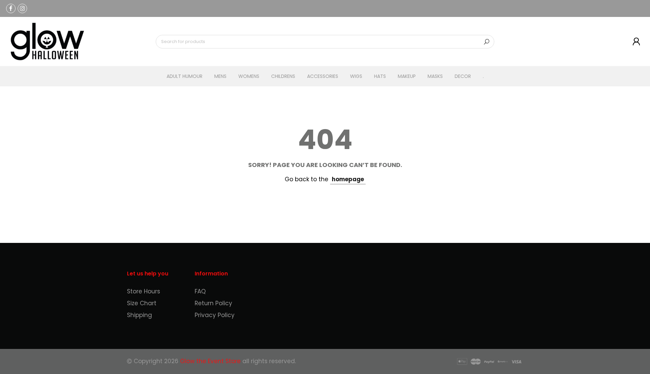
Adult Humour (184, 76)
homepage (348, 179)
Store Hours (143, 291)
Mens (220, 76)
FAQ (200, 291)
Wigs (356, 76)
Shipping (139, 315)
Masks (435, 76)
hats (380, 76)
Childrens (283, 76)
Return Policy (213, 303)
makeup (407, 76)
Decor (463, 76)
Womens (248, 76)
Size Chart (141, 303)
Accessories (322, 76)
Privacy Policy (215, 315)
